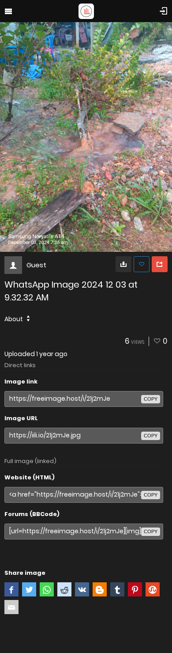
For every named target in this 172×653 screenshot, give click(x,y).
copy (150, 399)
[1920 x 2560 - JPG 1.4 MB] (123, 264)
